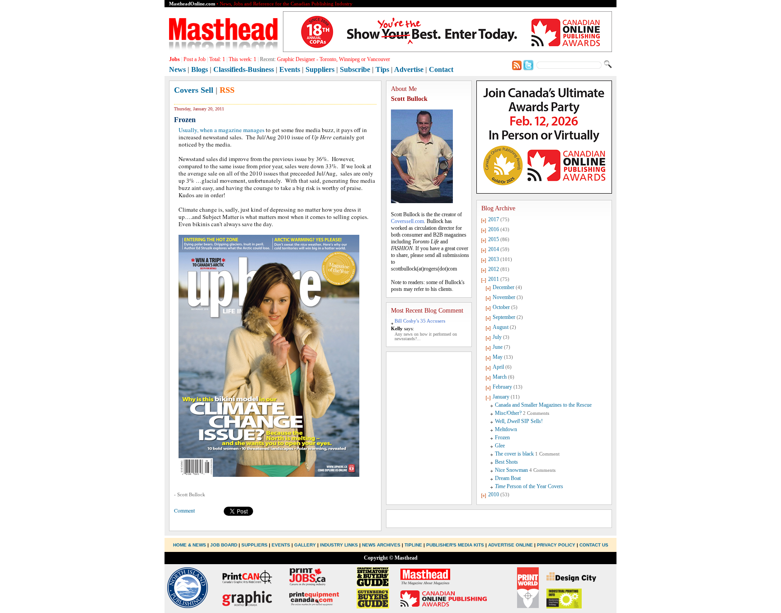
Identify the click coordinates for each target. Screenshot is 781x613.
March (500, 377)
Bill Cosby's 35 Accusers (420, 320)
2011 (493, 279)
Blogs (199, 69)
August (500, 327)
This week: (242, 59)
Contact (441, 69)
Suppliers (320, 69)
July (497, 337)
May (498, 357)
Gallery (305, 544)
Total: (217, 59)
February (502, 387)
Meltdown (506, 429)
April (498, 367)
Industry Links (339, 544)
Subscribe (355, 69)
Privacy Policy (556, 544)
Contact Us (593, 544)
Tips (382, 69)
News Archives (381, 544)
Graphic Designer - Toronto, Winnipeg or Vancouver (333, 59)
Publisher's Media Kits (455, 544)
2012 (493, 269)
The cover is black (514, 454)
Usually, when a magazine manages (221, 130)
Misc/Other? (508, 413)
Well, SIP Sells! (519, 421)
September (504, 317)
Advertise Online (510, 544)
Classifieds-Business (243, 69)
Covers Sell (193, 90)
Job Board (223, 544)
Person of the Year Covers (529, 486)
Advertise (408, 69)
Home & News (190, 544)
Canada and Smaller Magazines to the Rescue (543, 405)
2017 (493, 219)
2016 (493, 229)
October (501, 307)
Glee (500, 445)
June (498, 347)
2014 (493, 249)
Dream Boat (508, 478)
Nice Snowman (511, 470)
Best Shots (506, 462)
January (501, 397)
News (177, 69)
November (504, 297)
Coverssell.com (407, 221)
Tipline (413, 544)
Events (289, 69)
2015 (493, 239)
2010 (493, 494)
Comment (184, 510)
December (503, 287)
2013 (493, 259)
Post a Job (194, 59)
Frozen (502, 437)
